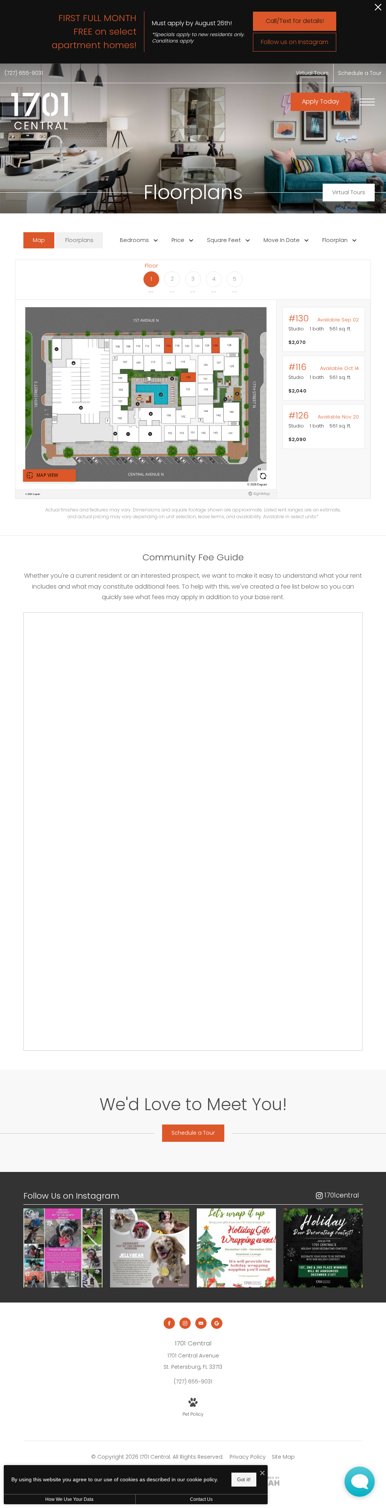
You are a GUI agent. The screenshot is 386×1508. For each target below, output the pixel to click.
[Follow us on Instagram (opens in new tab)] (185, 1323)
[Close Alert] (378, 9)
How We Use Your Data (69, 1499)
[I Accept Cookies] (262, 1473)
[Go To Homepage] (39, 111)
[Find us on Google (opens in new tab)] (216, 1323)
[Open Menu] (367, 102)
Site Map (283, 1457)
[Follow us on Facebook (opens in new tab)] (169, 1323)
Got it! (244, 1479)
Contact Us (201, 1499)
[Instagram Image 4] (323, 1247)
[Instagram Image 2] (149, 1247)
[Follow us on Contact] (201, 1323)
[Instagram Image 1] (63, 1247)
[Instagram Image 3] (236, 1247)
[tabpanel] (193, 390)
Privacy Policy (248, 1457)
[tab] (38, 240)
